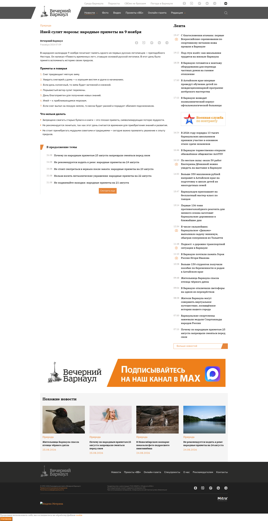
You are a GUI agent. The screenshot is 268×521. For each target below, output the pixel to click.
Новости (116, 472)
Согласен (6, 518)
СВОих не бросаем (135, 3)
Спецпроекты (172, 472)
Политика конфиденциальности (52, 490)
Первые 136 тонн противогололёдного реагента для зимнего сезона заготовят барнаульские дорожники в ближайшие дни (203, 213)
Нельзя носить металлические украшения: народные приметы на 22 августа (103, 175)
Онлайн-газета (152, 472)
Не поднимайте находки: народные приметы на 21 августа (91, 182)
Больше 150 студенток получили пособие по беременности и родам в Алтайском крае (202, 268)
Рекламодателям (203, 472)
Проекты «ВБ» (132, 472)
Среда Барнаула (93, 3)
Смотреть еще (107, 190)
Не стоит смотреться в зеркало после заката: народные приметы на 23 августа (104, 169)
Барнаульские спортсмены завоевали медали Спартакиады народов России (201, 319)
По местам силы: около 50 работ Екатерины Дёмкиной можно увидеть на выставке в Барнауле (201, 164)
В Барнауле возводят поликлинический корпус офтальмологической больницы (201, 101)
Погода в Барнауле (162, 3)
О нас (186, 472)
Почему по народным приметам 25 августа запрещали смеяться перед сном (102, 155)
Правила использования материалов (53, 488)
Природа (48, 436)
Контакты (222, 472)
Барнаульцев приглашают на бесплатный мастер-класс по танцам (199, 195)
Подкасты (114, 3)
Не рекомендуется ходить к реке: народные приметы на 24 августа (96, 162)
